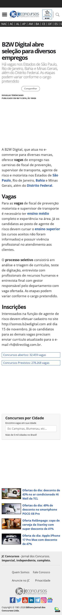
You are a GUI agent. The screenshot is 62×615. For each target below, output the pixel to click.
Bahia (40, 180)
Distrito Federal (39, 185)
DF (50, 24)
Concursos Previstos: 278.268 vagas (26, 363)
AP (24, 24)
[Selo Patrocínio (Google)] (47, 14)
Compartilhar (30, 88)
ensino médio (38, 213)
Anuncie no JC (21, 580)
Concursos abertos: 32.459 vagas (24, 355)
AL (17, 24)
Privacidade (42, 580)
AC (11, 24)
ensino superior (47, 229)
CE (43, 24)
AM (31, 24)
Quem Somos (20, 572)
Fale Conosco (41, 572)
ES (56, 24)
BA (37, 24)
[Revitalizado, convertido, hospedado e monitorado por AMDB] (57, 609)
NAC (4, 24)
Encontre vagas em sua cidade (20, 422)
